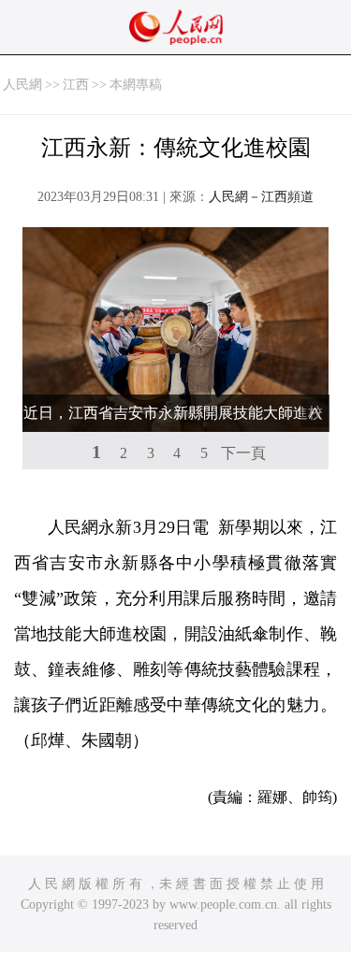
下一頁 (243, 453)
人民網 (22, 85)
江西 (76, 85)
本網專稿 (136, 85)
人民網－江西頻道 (261, 197)
